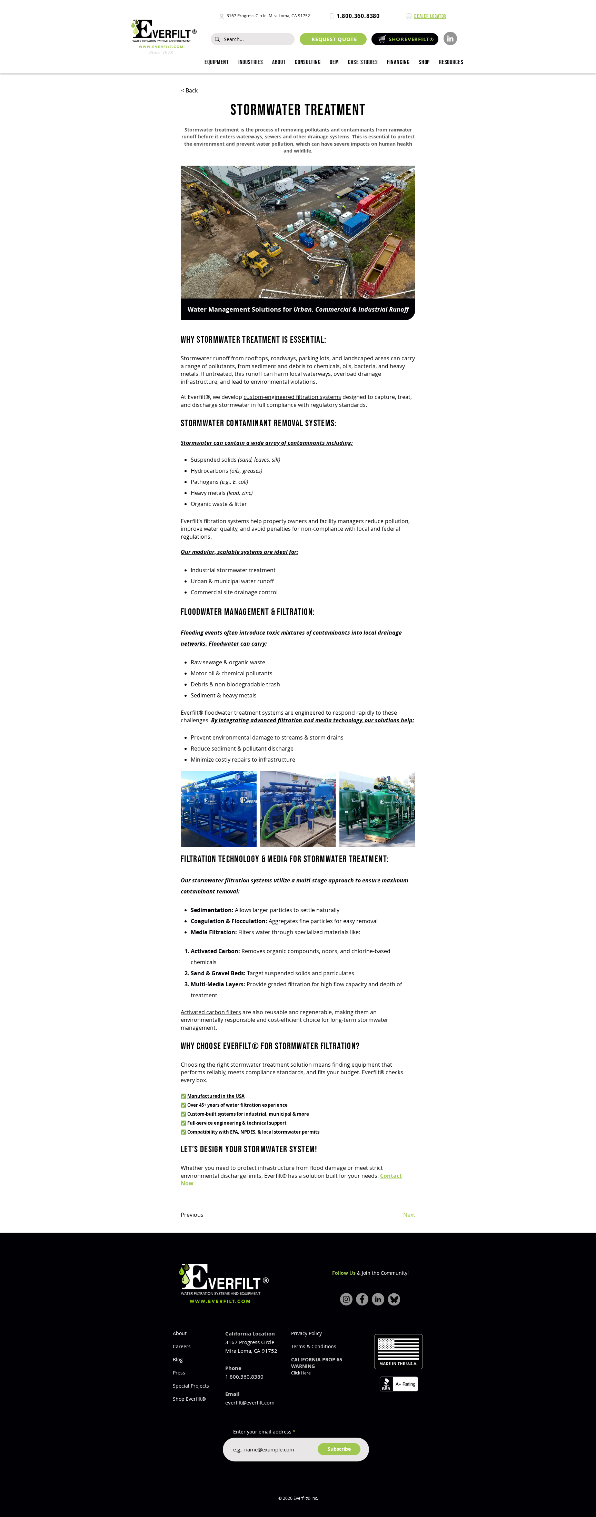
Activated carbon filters (211, 1012)
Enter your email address (262, 1431)
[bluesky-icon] (394, 1299)
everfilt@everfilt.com (250, 1402)
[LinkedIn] (450, 38)
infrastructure (277, 759)
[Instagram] (346, 1299)
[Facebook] (362, 1299)
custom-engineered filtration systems (292, 397)
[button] (250, 62)
